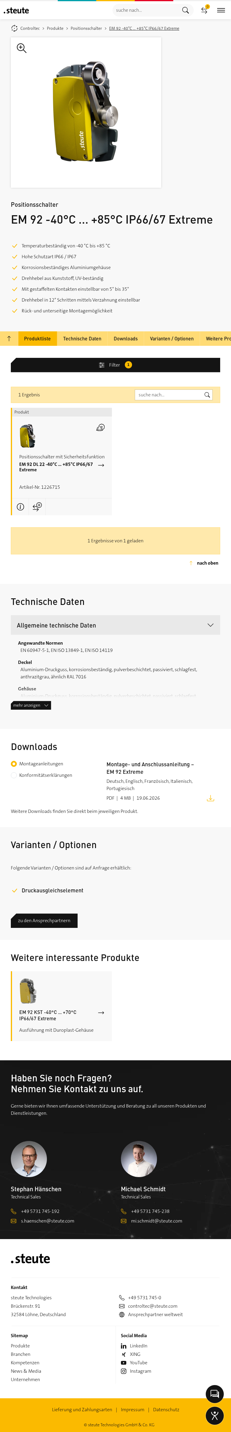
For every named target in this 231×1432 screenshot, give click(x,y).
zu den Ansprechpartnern (44, 920)
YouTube (138, 1362)
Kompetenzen (25, 1362)
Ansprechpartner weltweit (155, 1314)
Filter (119, 365)
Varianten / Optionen (172, 338)
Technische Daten (82, 338)
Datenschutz (166, 1409)
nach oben (207, 563)
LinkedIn (138, 1346)
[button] (115, 625)
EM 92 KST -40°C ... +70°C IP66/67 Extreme (47, 1015)
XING (135, 1354)
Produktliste (37, 338)
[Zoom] (86, 112)
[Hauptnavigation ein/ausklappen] (221, 10)
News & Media (26, 1371)
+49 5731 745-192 (40, 1211)
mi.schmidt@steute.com (156, 1221)
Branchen (20, 1354)
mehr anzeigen (26, 705)
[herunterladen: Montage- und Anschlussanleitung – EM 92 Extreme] (210, 798)
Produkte (20, 1346)
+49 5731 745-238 (150, 1211)
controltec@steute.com (152, 1306)
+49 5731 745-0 (144, 1297)
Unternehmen (25, 1379)
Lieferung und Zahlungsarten (82, 1409)
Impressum (132, 1409)
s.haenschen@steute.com (47, 1221)
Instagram (140, 1371)
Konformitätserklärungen (45, 775)
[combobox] (145, 10)
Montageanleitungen (41, 764)
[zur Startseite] (16, 10)
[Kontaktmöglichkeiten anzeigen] (215, 1394)
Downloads (126, 338)
